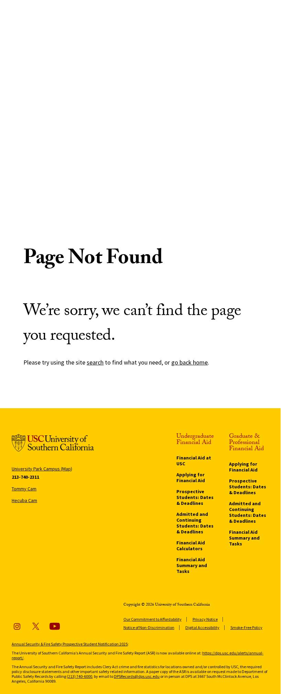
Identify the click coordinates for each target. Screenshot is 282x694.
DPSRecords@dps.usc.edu (137, 676)
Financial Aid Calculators (190, 546)
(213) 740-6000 (79, 676)
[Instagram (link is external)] (17, 626)
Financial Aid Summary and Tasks (191, 565)
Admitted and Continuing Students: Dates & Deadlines (195, 523)
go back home (189, 362)
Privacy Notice (205, 619)
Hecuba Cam (24, 500)
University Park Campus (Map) (42, 469)
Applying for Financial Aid (190, 477)
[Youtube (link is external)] (55, 626)
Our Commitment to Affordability (152, 619)
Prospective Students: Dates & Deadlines (195, 497)
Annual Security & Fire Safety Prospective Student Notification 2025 (70, 644)
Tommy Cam (24, 489)
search (95, 362)
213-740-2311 (25, 477)
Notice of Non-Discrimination (148, 627)
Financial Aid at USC (193, 461)
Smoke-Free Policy (246, 627)
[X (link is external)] (36, 626)
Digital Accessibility (202, 627)
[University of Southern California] (53, 444)
